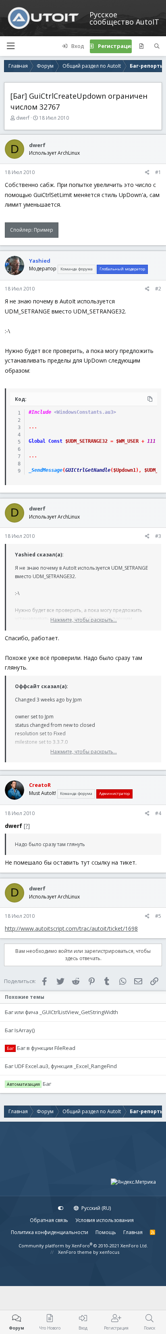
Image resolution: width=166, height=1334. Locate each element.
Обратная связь (49, 1220)
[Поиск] (156, 46)
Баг (47, 1083)
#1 (158, 172)
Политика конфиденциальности (49, 1232)
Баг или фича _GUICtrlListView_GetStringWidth (61, 1012)
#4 (158, 813)
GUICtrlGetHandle (87, 470)
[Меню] (10, 46)
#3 (158, 536)
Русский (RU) (95, 1208)
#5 (158, 916)
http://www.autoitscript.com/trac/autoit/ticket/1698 (71, 928)
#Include (40, 412)
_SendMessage (45, 470)
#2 (158, 288)
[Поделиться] (147, 172)
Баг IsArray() (20, 1030)
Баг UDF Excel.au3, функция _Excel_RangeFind (61, 1066)
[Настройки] (61, 1208)
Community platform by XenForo (83, 1246)
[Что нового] (141, 46)
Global (37, 441)
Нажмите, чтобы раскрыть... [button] (83, 619)
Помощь (105, 1232)
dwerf (22, 117)
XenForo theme (75, 1252)
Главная (133, 1232)
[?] (27, 826)
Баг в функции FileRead (46, 1048)
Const (55, 441)
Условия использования (104, 1220)
